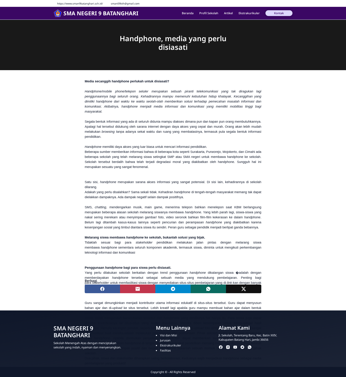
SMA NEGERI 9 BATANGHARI (100, 13)
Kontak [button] (279, 13)
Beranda (188, 13)
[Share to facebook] (102, 289)
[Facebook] (285, 3)
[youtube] (235, 347)
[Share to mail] (137, 289)
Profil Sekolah (208, 13)
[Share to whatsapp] (208, 289)
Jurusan (165, 340)
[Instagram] (290, 3)
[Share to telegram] (173, 289)
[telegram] (242, 347)
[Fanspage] (280, 3)
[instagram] (228, 347)
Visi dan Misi (168, 335)
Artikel (228, 13)
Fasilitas (165, 350)
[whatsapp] (249, 347)
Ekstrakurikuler (249, 13)
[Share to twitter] (243, 289)
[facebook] (221, 347)
